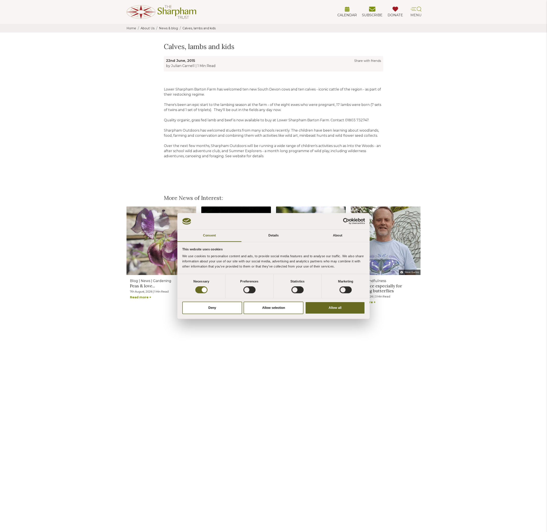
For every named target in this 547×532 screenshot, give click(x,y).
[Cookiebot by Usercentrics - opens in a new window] (346, 221)
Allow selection (273, 307)
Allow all (335, 307)
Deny (212, 307)
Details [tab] (273, 235)
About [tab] (337, 235)
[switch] (249, 290)
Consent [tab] (209, 235)
